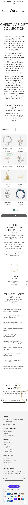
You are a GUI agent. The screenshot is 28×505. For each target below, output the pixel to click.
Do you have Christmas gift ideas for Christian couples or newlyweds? (13, 367)
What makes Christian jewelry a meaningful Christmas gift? (12, 310)
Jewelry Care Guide (8, 451)
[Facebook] (4, 424)
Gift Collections (7, 431)
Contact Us (6, 442)
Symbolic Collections (9, 435)
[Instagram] (11, 424)
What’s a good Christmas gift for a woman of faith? (12, 361)
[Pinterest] (9, 424)
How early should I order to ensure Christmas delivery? (12, 323)
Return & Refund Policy (9, 460)
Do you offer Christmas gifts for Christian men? (12, 354)
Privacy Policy (7, 462)
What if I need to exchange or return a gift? (13, 329)
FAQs (4, 444)
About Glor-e (6, 458)
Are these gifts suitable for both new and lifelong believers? (13, 316)
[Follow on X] (6, 424)
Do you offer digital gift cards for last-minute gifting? (12, 335)
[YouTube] (14, 424)
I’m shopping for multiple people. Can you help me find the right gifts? (13, 342)
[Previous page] (7, 210)
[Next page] (20, 210)
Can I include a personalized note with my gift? (12, 348)
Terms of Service (8, 465)
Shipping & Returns (8, 449)
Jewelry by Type (7, 433)
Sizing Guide (6, 447)
